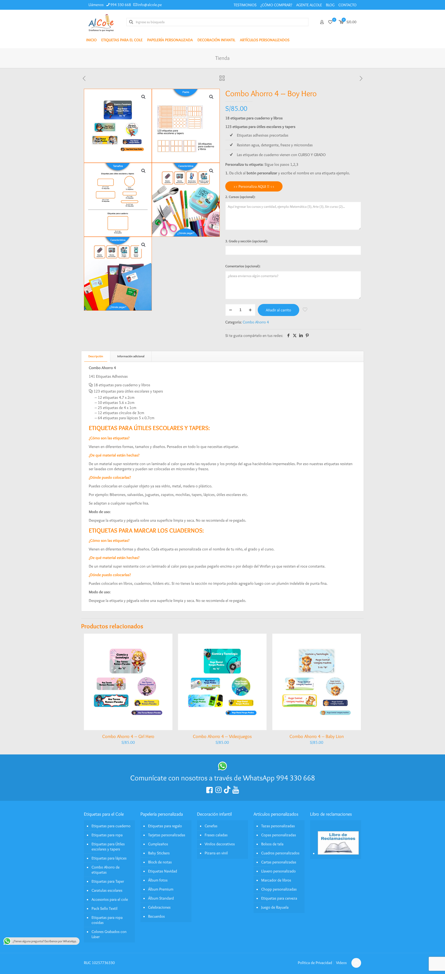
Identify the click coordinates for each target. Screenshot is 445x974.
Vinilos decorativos (220, 844)
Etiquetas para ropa (107, 835)
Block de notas (160, 862)
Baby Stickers (159, 853)
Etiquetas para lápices (109, 858)
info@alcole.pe (150, 4)
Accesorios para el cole (110, 899)
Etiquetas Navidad (162, 871)
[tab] (95, 356)
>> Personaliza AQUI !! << (253, 186)
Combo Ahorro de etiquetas (106, 870)
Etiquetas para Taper (108, 881)
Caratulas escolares (107, 890)
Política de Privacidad (315, 962)
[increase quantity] (250, 310)
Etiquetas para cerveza (279, 898)
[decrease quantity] (230, 310)
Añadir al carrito (278, 310)
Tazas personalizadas (278, 826)
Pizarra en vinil (216, 853)
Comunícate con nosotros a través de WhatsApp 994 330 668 (222, 777)
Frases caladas (216, 835)
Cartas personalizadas (278, 862)
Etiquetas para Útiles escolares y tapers (108, 846)
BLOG (330, 5)
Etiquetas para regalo (165, 826)
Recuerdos (156, 916)
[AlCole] (101, 22)
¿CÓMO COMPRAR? (276, 5)
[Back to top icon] (356, 963)
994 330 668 (120, 4)
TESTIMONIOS (245, 5)
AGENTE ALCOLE (309, 5)
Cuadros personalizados (280, 853)
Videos (341, 962)
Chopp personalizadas (279, 889)
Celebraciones (159, 907)
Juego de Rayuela (275, 907)
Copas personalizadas (278, 835)
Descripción (95, 356)
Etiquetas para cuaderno (111, 826)
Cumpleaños (158, 844)
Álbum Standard (161, 898)
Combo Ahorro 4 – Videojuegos (222, 736)
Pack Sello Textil (105, 908)
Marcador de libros (276, 880)
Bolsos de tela (272, 844)
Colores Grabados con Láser (109, 934)
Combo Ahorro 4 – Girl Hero (128, 736)
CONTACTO (347, 5)
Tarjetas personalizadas (166, 835)
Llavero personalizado (278, 871)
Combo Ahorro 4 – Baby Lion (316, 736)
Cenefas (211, 826)
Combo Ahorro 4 (256, 322)
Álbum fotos (158, 880)
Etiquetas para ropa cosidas (107, 920)
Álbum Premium (160, 889)
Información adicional (130, 356)
